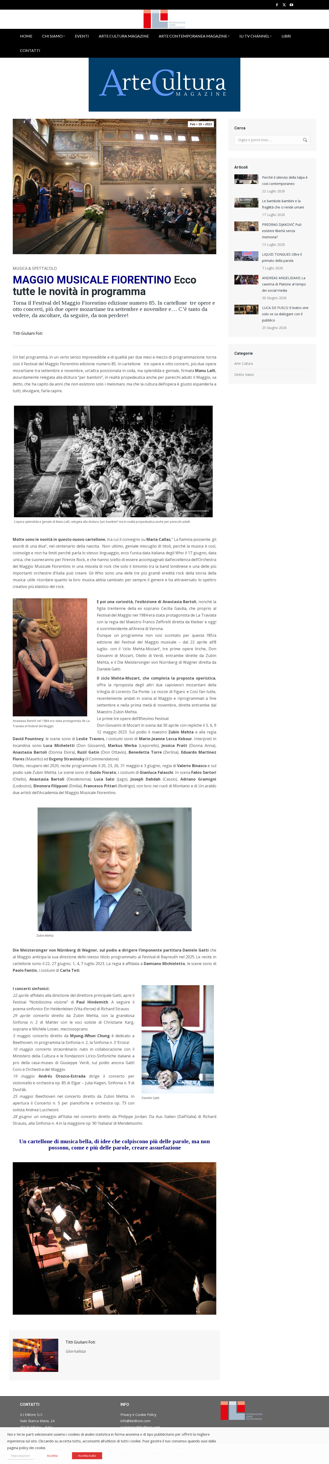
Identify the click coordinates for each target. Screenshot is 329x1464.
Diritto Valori (244, 374)
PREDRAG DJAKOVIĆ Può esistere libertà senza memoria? (282, 230)
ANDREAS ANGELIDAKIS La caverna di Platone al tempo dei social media (284, 284)
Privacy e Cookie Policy (138, 1414)
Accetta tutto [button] (87, 1455)
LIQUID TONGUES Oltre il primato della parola (282, 257)
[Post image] (246, 179)
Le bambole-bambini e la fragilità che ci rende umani (283, 204)
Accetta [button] (52, 1455)
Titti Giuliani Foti (27, 333)
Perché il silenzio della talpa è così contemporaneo (285, 180)
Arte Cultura (243, 363)
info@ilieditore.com (135, 1421)
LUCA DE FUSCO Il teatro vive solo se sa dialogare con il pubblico (285, 313)
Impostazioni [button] (20, 1455)
